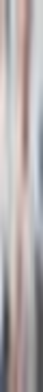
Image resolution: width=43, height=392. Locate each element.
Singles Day (4, 383)
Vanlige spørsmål (4, 379)
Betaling (3, 380)
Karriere (3, 382)
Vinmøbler (4, 378)
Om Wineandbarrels (4, 381)
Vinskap (3, 377)
